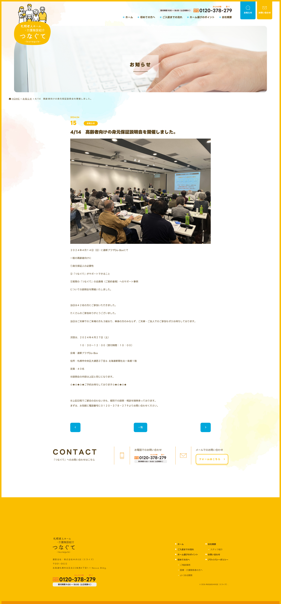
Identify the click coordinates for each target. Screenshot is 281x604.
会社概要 (227, 17)
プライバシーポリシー (218, 559)
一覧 (140, 427)
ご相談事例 (185, 565)
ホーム (129, 17)
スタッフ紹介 (216, 549)
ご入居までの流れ (172, 17)
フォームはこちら (210, 459)
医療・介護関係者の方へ (191, 570)
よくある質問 (186, 575)
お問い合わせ (264, 12)
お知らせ (248, 12)
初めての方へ (147, 17)
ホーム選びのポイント (202, 17)
